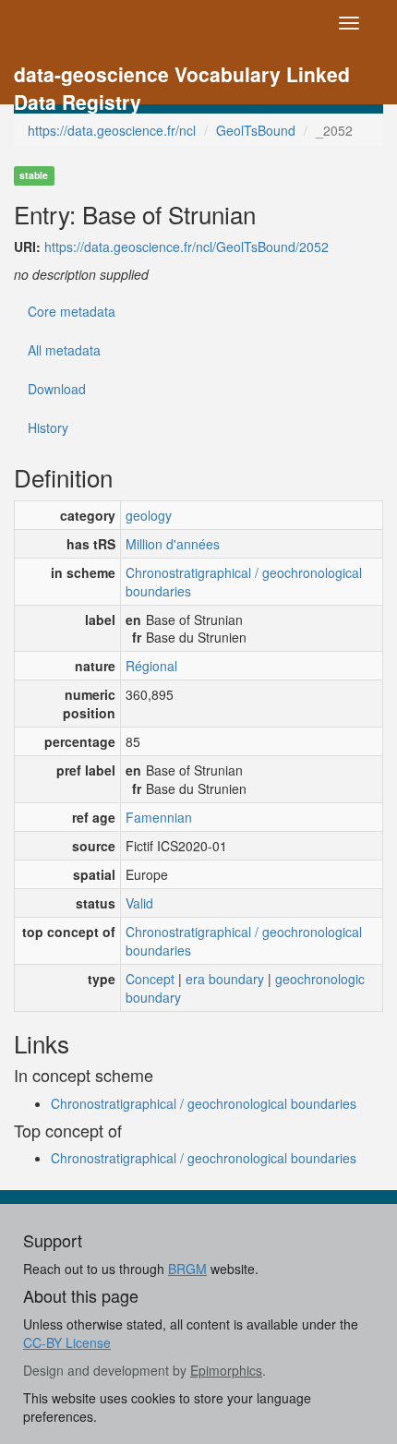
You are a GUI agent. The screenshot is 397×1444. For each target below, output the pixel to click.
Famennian (159, 817)
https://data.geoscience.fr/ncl (112, 130)
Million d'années (173, 544)
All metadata (64, 350)
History (48, 427)
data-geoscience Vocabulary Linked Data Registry (182, 76)
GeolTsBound (255, 130)
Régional (151, 665)
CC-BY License (67, 1342)
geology (149, 515)
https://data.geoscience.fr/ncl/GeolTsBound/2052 (186, 246)
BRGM (187, 1268)
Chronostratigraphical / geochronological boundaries (244, 581)
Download (57, 388)
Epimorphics (226, 1370)
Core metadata (71, 311)
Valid (139, 903)
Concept (150, 978)
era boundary (225, 978)
